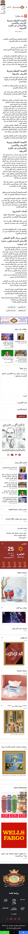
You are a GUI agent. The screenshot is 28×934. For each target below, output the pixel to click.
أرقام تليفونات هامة (20, 535)
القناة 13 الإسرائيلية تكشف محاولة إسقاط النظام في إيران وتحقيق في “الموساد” (9, 499)
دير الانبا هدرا (11, 307)
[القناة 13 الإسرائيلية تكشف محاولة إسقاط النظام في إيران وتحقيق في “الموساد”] (22, 500)
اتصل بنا (14, 914)
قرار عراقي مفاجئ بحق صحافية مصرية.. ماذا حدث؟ (7, 359)
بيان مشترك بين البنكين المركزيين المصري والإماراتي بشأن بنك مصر (21, 359)
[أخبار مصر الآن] (18, 7)
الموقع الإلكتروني (22, 409)
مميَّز (8, 928)
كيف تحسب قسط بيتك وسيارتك (16, 533)
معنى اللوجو (5, 899)
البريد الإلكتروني (22, 402)
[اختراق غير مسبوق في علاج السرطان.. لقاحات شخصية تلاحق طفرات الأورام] (7, 336)
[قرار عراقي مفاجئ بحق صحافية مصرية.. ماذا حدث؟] (7, 353)
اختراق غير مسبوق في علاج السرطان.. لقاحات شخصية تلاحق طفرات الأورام (9, 476)
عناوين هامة (22, 537)
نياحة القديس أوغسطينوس (21, 341)
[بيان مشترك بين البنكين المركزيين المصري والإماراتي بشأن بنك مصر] (21, 353)
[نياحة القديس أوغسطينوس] (21, 336)
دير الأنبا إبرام (21, 307)
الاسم (25, 396)
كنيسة (20, 85)
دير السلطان (21, 310)
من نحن (22, 899)
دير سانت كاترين (10, 310)
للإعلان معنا (22, 908)
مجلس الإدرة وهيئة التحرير (14, 901)
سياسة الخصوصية (14, 908)
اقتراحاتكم (5, 908)
